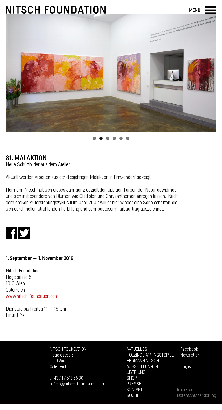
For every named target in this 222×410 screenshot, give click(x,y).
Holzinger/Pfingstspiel (150, 355)
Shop (132, 378)
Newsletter (189, 355)
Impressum (187, 389)
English (186, 366)
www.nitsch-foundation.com (32, 296)
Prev (13, 73)
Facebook (189, 349)
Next (209, 73)
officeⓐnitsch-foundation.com (78, 384)
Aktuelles (137, 349)
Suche (133, 395)
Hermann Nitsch (143, 361)
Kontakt (135, 389)
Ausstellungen (142, 366)
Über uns (136, 372)
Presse (134, 384)
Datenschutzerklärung (196, 395)
